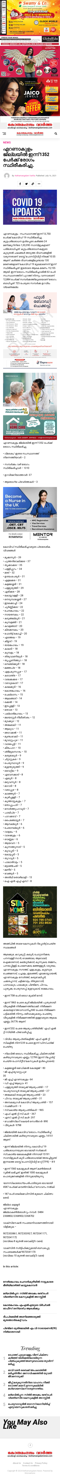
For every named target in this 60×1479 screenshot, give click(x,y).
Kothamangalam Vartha (25, 176)
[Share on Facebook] (20, 184)
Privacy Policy (41, 1463)
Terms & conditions (31, 1466)
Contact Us (28, 1463)
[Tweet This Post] (26, 184)
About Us (17, 1463)
